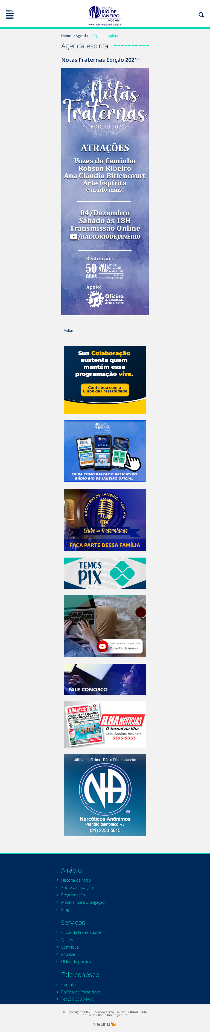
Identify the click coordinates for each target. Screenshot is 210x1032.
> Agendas (81, 35)
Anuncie (68, 954)
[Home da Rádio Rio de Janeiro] (105, 16)
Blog (65, 909)
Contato (68, 984)
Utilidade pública (76, 961)
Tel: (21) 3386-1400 (77, 999)
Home (66, 35)
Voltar (68, 330)
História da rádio (76, 880)
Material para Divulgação (83, 902)
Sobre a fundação (77, 887)
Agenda (67, 939)
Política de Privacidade (81, 992)
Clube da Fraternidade (81, 932)
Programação (73, 894)
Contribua (70, 947)
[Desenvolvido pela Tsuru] (105, 1024)
